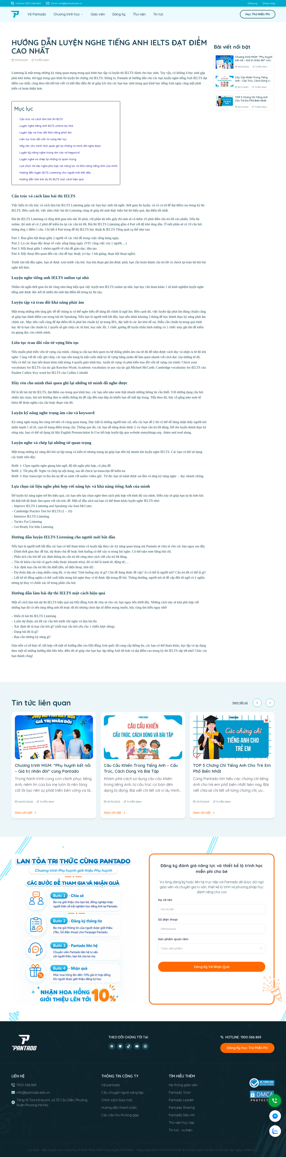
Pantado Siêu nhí (182, 1115)
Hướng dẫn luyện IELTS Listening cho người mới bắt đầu (55, 172)
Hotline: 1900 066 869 (28, 3)
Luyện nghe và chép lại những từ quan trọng (47, 159)
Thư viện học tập (181, 1122)
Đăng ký (253, 3)
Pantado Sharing (182, 1107)
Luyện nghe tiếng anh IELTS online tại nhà (46, 125)
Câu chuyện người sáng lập (122, 1092)
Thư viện (139, 14)
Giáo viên (98, 14)
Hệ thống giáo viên (183, 1085)
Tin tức (158, 14)
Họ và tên (165, 900)
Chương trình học (67, 14)
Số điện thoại (168, 919)
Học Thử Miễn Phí (257, 14)
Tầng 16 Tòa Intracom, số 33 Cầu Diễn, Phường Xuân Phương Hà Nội (52, 1102)
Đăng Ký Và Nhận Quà (211, 967)
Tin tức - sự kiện (180, 1130)
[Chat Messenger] (275, 1116)
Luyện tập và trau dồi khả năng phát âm (45, 132)
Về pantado (110, 1085)
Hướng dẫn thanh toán (119, 1107)
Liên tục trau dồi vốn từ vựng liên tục (43, 139)
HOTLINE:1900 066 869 (243, 1037)
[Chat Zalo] (275, 1131)
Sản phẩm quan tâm (173, 939)
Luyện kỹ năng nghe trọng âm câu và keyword (49, 152)
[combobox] (211, 948)
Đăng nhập (269, 3)
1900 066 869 (26, 1085)
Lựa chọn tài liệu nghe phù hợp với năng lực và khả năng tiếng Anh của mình (68, 165)
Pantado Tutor (180, 1092)
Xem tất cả (240, 703)
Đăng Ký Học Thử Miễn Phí (247, 1048)
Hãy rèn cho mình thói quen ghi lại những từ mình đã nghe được (60, 145)
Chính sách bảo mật (117, 1100)
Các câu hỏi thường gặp (120, 1115)
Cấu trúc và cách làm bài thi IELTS (41, 119)
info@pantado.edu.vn (33, 1092)
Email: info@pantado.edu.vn (66, 3)
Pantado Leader (181, 1100)
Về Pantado (36, 14)
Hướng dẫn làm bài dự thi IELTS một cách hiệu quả (51, 179)
